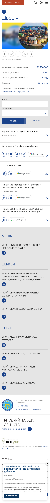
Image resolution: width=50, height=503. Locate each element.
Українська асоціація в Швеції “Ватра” (21, 131)
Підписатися (11, 496)
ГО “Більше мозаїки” (12, 165)
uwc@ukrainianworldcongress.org (28, 409)
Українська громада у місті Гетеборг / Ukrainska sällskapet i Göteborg (21, 186)
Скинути (37, 121)
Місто (4, 99)
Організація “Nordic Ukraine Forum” (20, 146)
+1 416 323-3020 (22, 406)
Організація (7, 109)
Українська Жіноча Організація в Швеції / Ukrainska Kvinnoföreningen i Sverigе (23, 210)
